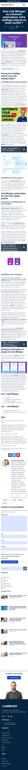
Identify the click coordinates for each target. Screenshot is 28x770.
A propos (4, 766)
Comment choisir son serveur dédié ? (18, 629)
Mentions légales (6, 763)
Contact (4, 758)
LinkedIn (5, 500)
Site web (5, 503)
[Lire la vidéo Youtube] (14, 114)
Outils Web (14, 28)
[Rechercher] (25, 568)
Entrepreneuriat (6, 732)
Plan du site (5, 761)
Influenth (20, 500)
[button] (24, 5)
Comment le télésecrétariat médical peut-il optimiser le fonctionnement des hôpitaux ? (17, 608)
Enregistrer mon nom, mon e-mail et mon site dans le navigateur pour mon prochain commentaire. (12, 556)
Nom (2, 534)
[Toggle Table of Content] (15, 69)
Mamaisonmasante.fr (10, 722)
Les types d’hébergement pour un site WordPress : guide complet (18, 653)
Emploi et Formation (7, 737)
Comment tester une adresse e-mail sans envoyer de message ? (17, 596)
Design (3, 747)
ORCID (14, 500)
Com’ (3, 745)
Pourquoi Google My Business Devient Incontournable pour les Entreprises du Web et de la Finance (17, 643)
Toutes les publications (18, 495)
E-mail (3, 540)
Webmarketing (5, 735)
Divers (3, 749)
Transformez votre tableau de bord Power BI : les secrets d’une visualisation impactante (17, 619)
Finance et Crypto (6, 742)
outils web (3, 185)
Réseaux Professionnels (10, 724)
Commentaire (5, 514)
